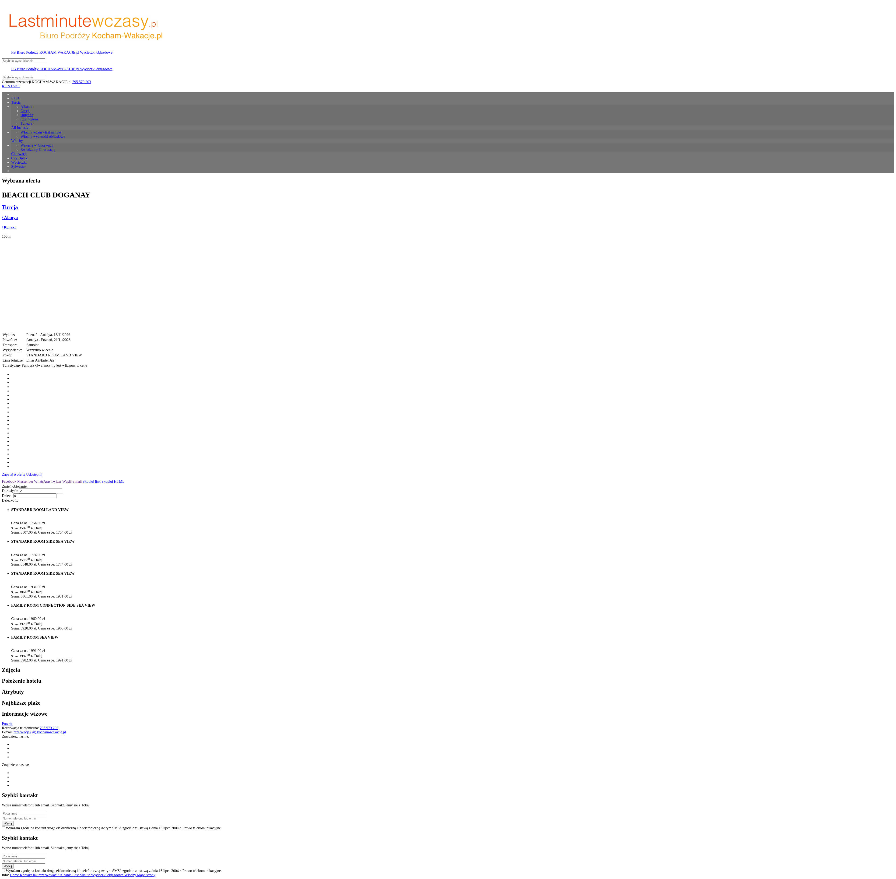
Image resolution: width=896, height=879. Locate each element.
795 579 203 (81, 82)
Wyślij (8, 823)
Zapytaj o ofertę (13, 474)
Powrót (7, 724)
